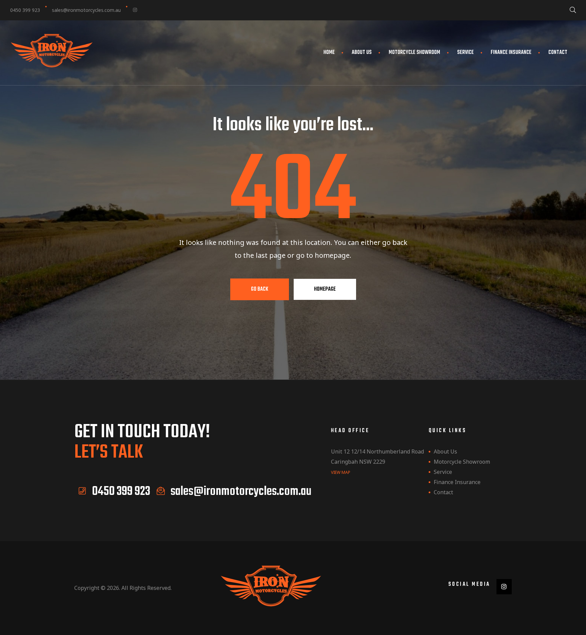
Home (329, 52)
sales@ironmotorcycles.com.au (86, 10)
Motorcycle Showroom (414, 52)
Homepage (325, 289)
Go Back (259, 289)
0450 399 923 (25, 10)
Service (465, 52)
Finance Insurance (511, 52)
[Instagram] (135, 9)
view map (340, 472)
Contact (557, 52)
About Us (362, 52)
